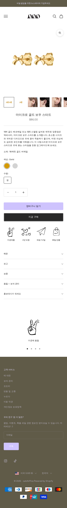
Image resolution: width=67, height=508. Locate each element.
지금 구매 (33, 217)
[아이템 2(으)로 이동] (21, 102)
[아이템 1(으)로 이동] (9, 102)
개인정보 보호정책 (12, 407)
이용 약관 (8, 402)
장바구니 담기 (33, 206)
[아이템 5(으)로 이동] (56, 102)
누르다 (7, 396)
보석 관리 (8, 381)
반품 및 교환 (10, 391)
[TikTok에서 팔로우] (15, 461)
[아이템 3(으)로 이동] (33, 102)
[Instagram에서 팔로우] (5, 461)
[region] (33, 331)
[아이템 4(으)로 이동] (44, 102)
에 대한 (7, 375)
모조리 (7, 386)
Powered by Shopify (43, 481)
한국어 (45, 473)
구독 (11, 446)
